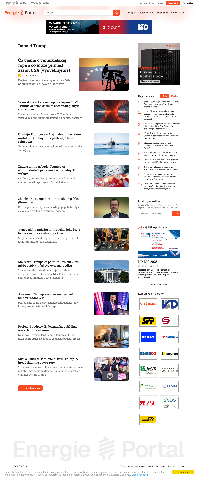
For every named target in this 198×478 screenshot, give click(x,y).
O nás (151, 3)
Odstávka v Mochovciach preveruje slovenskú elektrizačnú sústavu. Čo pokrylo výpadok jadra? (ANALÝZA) (159, 186)
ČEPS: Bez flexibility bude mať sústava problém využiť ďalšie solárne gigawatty (162, 161)
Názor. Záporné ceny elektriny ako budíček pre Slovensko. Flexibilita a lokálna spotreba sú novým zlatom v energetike (160, 115)
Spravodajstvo (147, 12)
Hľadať (116, 13)
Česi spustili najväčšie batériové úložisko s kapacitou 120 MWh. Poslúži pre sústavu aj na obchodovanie (162, 126)
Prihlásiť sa (188, 3)
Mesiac (174, 96)
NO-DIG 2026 (147, 261)
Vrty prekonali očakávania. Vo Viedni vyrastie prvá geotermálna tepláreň (160, 154)
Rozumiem (182, 472)
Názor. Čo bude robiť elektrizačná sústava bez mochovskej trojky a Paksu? (161, 168)
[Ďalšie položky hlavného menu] (190, 12)
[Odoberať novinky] (176, 213)
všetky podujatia (159, 284)
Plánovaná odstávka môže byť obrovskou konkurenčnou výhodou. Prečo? (160, 145)
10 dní (164, 96)
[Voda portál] (40, 3)
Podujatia (132, 12)
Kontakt (160, 3)
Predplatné (173, 3)
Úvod (21, 12)
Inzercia (143, 3)
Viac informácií (140, 474)
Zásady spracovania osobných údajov (137, 466)
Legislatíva (162, 12)
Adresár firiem (178, 12)
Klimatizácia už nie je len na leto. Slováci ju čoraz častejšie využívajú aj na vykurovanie (162, 136)
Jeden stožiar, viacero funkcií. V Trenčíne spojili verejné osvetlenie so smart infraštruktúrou (160, 176)
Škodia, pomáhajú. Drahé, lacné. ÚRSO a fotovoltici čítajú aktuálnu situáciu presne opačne (161, 104)
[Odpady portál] (15, 3)
